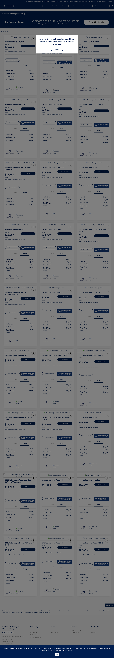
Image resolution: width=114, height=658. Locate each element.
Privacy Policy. (67, 650)
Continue (57, 49)
